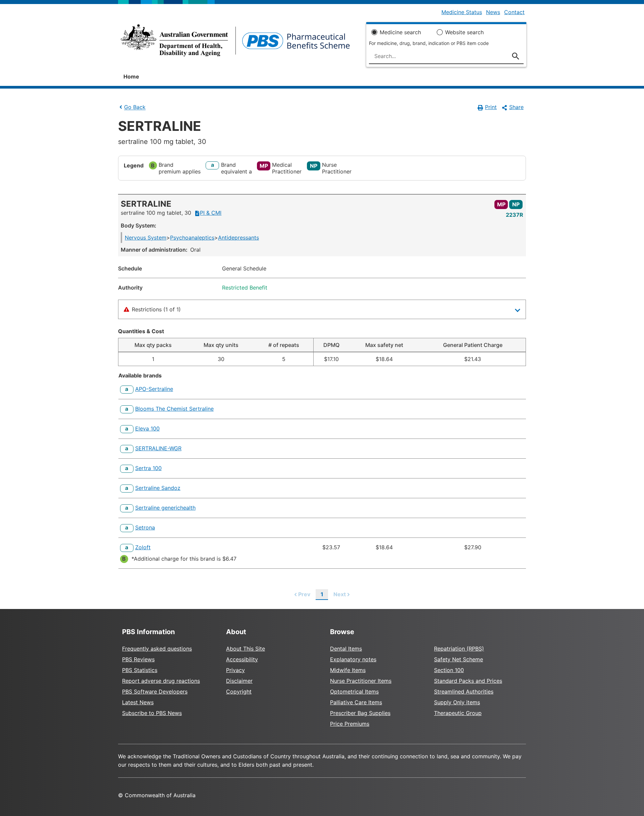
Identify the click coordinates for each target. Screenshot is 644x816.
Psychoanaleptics (192, 237)
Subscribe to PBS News (152, 713)
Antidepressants (238, 237)
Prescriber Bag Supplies (360, 713)
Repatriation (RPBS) (459, 648)
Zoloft (143, 547)
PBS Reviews (138, 659)
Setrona (145, 527)
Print (491, 107)
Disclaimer (239, 680)
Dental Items (346, 648)
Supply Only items (457, 702)
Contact (514, 12)
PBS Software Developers (154, 691)
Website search (464, 32)
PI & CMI (210, 212)
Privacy (235, 670)
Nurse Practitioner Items (360, 680)
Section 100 (449, 670)
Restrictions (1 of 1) (156, 309)
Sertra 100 (148, 468)
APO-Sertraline (154, 389)
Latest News (138, 702)
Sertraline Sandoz (157, 487)
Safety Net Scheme (458, 659)
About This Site (245, 648)
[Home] (235, 42)
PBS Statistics (139, 670)
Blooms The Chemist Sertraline (174, 408)
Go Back (135, 107)
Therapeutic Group (458, 713)
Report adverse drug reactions (161, 680)
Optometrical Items (354, 691)
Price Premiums (349, 723)
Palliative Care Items (356, 702)
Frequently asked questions (157, 648)
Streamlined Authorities (463, 691)
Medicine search (400, 32)
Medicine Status (461, 12)
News (493, 12)
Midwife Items (348, 670)
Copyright (239, 691)
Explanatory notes (353, 659)
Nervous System (145, 237)
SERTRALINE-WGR (158, 448)
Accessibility (242, 659)
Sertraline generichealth (165, 507)
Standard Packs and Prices (468, 680)
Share (516, 107)
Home (131, 76)
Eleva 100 (147, 428)
